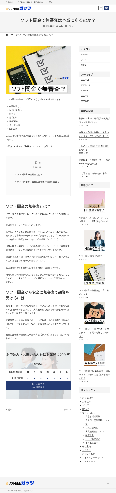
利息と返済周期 (92, 416)
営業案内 (84, 65)
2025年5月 (85, 101)
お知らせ (84, 54)
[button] (38, 385)
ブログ (70, 26)
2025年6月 (85, 96)
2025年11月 (86, 85)
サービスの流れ (92, 439)
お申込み (86, 401)
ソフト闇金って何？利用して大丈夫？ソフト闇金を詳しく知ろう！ (94, 332)
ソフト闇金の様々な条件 (90, 256)
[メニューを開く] (100, 8)
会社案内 (86, 446)
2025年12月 (86, 80)
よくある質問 (91, 442)
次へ (66, 409)
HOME (85, 409)
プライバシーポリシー (93, 457)
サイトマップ (88, 461)
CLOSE (38, 167)
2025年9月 (85, 91)
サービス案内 (88, 413)
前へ (10, 409)
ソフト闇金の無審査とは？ (28, 174)
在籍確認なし (91, 428)
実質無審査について (95, 431)
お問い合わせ (88, 454)
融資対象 (89, 435)
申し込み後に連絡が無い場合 (93, 173)
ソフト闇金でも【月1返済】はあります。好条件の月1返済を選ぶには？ (94, 374)
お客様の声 (87, 398)
